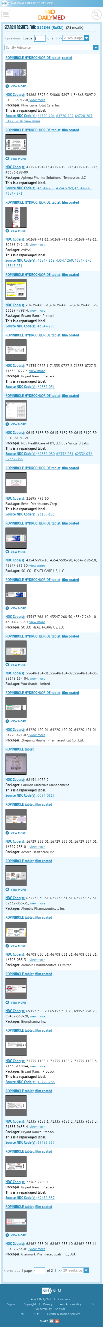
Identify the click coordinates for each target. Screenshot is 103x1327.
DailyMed (51, 15)
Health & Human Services (63, 1314)
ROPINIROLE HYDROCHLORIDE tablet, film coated (42, 130)
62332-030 (46, 453)
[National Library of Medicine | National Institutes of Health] (51, 1291)
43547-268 (46, 188)
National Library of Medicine (32, 3)
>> (60, 38)
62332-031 (46, 386)
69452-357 (46, 1142)
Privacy (47, 1304)
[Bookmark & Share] (57, 1321)
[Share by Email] (52, 1321)
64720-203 (83, 115)
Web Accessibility (70, 1304)
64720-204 (14, 121)
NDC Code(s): (15, 94)
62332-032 (83, 453)
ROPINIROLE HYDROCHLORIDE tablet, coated (39, 57)
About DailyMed (41, 1299)
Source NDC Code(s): (21, 115)
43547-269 (64, 188)
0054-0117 (46, 795)
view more (37, 100)
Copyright (30, 1304)
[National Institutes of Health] (6, 3)
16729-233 (46, 1082)
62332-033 (14, 459)
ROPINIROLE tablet (20, 749)
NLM (36, 1314)
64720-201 (46, 115)
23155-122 (46, 514)
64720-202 (65, 115)
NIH (23, 1314)
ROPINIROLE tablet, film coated (29, 804)
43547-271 (14, 193)
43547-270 (83, 188)
